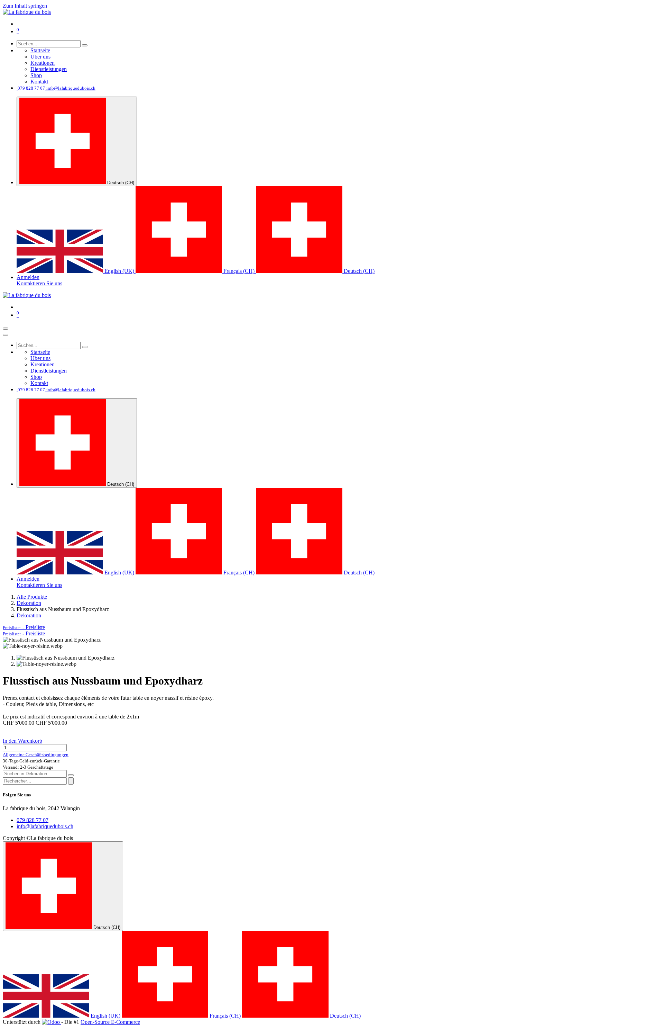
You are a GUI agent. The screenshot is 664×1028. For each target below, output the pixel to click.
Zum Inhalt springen (25, 6)
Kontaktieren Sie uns (39, 283)
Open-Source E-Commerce (110, 1022)
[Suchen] (84, 45)
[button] (24, 627)
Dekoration (29, 603)
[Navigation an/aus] (5, 329)
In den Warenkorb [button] (22, 741)
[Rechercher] (71, 781)
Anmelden (28, 277)
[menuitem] (40, 50)
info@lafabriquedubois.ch (45, 826)
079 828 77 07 (32, 820)
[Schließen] (5, 335)
